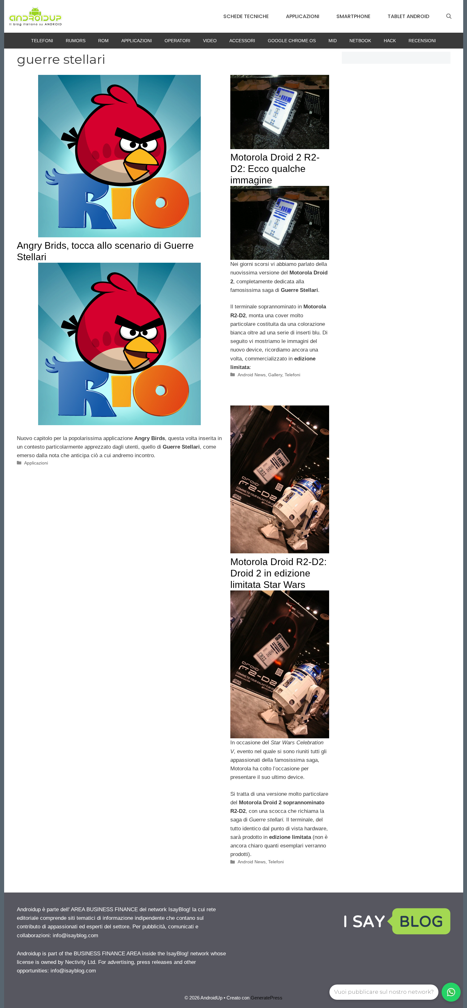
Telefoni (42, 40)
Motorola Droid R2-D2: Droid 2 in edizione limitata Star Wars (278, 573)
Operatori (177, 40)
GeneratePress (266, 997)
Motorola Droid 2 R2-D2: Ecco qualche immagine (275, 168)
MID (332, 40)
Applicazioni (302, 16)
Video (210, 40)
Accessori (242, 40)
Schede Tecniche (246, 16)
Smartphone (353, 16)
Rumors (75, 40)
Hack (390, 40)
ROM (103, 40)
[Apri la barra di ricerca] (449, 16)
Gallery (275, 374)
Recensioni (422, 40)
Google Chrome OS (292, 40)
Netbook (360, 40)
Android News (252, 374)
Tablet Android (408, 16)
